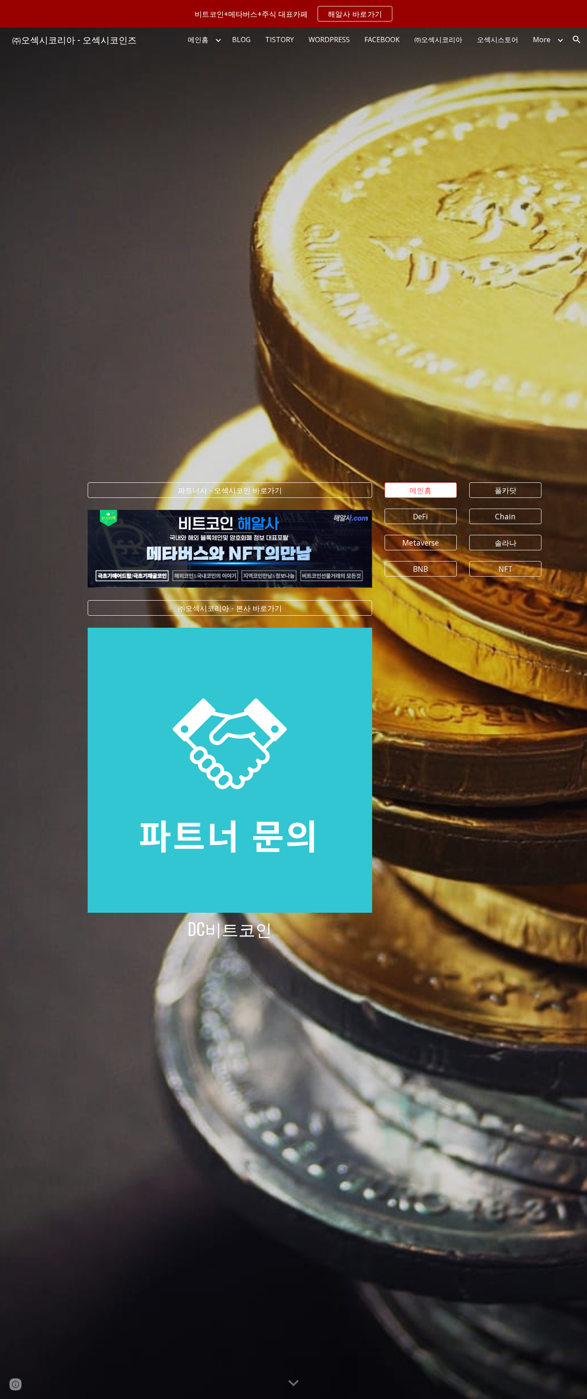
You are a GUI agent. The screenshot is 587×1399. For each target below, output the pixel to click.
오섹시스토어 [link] (497, 39)
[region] (293, 14)
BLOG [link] (241, 39)
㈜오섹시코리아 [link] (438, 39)
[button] (576, 39)
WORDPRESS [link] (329, 39)
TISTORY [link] (279, 39)
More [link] (541, 39)
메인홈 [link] (198, 39)
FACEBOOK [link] (382, 39)
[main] (230, 929)
